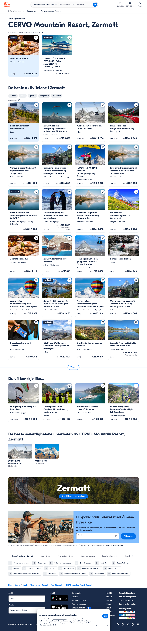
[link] (23, 56)
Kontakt (75, 597)
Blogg (108, 604)
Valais (25, 585)
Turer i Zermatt (56, 585)
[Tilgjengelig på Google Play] (59, 598)
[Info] (42, 33)
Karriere (109, 600)
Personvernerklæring (115, 545)
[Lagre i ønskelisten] (36, 38)
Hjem (10, 585)
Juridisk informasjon (79, 600)
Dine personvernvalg (79, 608)
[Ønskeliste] (120, 3)
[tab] (22, 556)
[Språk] (130, 3)
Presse (108, 608)
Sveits (17, 585)
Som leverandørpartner (127, 597)
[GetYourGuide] (7, 4)
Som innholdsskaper (126, 600)
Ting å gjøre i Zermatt (39, 585)
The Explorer (110, 615)
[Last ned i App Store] (59, 607)
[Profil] (139, 3)
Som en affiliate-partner (127, 604)
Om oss (109, 597)
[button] (23, 56)
